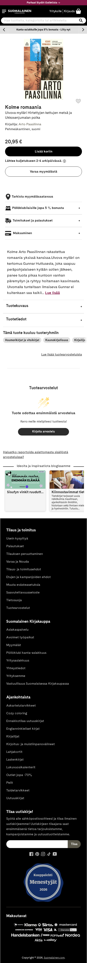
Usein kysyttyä (17, 538)
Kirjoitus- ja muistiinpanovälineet (30, 744)
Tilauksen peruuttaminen (24, 554)
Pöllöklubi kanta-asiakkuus (26, 653)
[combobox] (43, 20)
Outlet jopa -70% (19, 775)
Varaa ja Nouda (17, 561)
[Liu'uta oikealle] (83, 30)
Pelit (9, 783)
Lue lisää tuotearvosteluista (61, 354)
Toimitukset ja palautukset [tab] (32, 220)
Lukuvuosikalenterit (20, 767)
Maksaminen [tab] (22, 233)
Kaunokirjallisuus (56, 340)
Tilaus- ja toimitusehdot (23, 569)
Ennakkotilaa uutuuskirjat (25, 721)
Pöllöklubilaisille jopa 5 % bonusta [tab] (38, 208)
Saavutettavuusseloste (23, 592)
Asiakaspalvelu (17, 629)
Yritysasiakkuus (17, 660)
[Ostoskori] (78, 11)
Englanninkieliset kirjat (23, 729)
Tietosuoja (14, 600)
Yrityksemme (15, 676)
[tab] (43, 306)
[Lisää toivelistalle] (78, 101)
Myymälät (13, 645)
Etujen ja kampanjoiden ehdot (28, 577)
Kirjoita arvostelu (43, 431)
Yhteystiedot (15, 668)
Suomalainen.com (54, 957)
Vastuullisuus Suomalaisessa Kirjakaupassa (37, 683)
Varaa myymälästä (43, 171)
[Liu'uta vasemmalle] (4, 30)
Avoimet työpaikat (20, 637)
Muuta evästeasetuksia (23, 585)
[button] (4, 11)
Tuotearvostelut (18, 608)
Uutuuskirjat (15, 798)
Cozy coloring (16, 713)
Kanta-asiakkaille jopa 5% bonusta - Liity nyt (43, 29)
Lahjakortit (14, 752)
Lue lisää (52, 293)
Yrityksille (55, 11)
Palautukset (15, 546)
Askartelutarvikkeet (21, 705)
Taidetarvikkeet (18, 790)
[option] (43, 30)
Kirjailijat (12, 736)
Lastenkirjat (15, 759)
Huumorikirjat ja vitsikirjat (22, 340)
